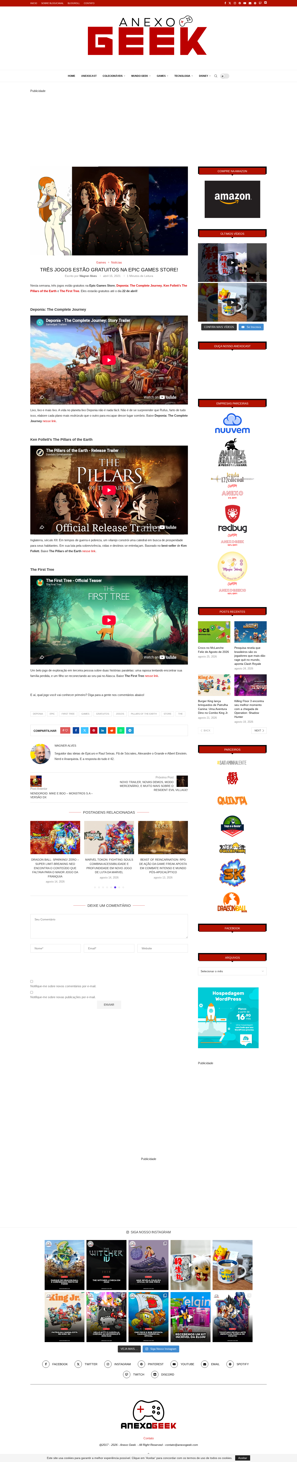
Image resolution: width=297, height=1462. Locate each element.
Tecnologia (182, 76)
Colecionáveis (113, 76)
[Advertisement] (148, 122)
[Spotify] (255, 3)
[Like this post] (66, 730)
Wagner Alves (88, 275)
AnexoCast (89, 76)
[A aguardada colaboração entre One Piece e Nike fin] (148, 1265)
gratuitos (102, 714)
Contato (89, 3)
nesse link (49, 421)
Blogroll (74, 3)
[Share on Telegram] (130, 730)
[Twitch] (260, 3)
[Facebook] (225, 3)
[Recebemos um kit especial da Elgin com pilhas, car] (191, 1317)
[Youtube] (244, 3)
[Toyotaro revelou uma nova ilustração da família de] (233, 1317)
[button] (35, 852)
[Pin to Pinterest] (93, 730)
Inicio (33, 3)
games (85, 714)
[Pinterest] (240, 3)
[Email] (250, 3)
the (180, 714)
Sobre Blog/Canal (52, 3)
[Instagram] (235, 3)
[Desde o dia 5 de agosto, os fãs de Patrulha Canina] (65, 1317)
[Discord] (265, 3)
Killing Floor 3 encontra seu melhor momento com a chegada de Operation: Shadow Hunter (249, 708)
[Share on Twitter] (84, 730)
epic (52, 714)
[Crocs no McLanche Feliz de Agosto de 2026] (214, 632)
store (167, 714)
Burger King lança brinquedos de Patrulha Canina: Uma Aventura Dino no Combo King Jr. (213, 707)
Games (161, 76)
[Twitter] (230, 3)
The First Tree (69, 291)
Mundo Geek (139, 76)
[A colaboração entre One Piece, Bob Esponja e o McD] (148, 1317)
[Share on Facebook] (76, 730)
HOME (71, 76)
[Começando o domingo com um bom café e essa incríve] (191, 1265)
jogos (120, 714)
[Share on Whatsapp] (120, 730)
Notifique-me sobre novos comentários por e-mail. (63, 1063)
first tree (68, 714)
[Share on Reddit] (112, 730)
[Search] (216, 76)
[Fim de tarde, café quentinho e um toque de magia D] (233, 1265)
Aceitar (242, 1458)
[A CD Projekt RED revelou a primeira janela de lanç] (106, 1265)
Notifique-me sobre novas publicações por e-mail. (63, 1074)
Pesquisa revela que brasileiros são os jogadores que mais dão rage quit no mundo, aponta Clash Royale (249, 655)
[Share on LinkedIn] (102, 730)
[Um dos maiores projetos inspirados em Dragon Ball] (65, 1265)
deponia (38, 714)
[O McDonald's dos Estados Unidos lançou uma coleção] (106, 1317)
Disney (203, 76)
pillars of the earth (144, 714)
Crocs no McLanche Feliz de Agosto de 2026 (213, 649)
